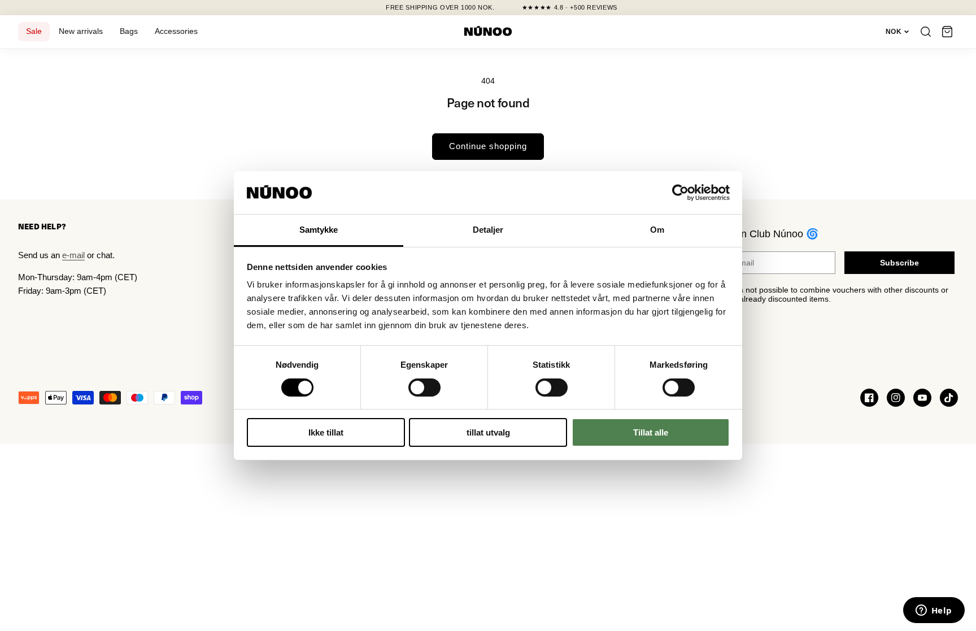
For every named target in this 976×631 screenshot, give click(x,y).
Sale (34, 31)
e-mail (73, 255)
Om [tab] (657, 229)
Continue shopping (488, 146)
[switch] (424, 387)
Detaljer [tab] (488, 229)
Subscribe (899, 262)
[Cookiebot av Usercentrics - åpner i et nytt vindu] (680, 192)
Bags (129, 31)
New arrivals (81, 31)
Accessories (176, 31)
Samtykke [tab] (318, 229)
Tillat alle (650, 432)
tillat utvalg (488, 432)
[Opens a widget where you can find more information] (934, 611)
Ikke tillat (325, 432)
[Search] (925, 31)
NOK (893, 32)
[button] (947, 31)
